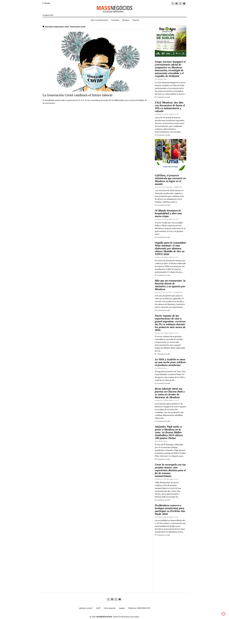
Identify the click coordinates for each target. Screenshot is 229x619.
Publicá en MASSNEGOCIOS (139, 608)
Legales (122, 608)
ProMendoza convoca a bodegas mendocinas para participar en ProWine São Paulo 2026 (170, 509)
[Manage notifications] (223, 614)
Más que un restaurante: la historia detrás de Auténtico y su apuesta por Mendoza (170, 285)
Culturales (115, 20)
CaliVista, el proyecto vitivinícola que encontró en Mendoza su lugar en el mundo (170, 179)
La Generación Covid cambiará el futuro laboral (77, 95)
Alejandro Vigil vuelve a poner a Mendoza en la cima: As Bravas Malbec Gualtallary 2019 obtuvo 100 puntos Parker (169, 432)
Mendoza (126, 20)
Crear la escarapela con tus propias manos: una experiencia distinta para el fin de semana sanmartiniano (170, 470)
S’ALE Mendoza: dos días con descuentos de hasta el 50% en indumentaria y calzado (170, 106)
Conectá (135, 20)
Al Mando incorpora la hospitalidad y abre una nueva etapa (168, 213)
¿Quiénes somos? (86, 608)
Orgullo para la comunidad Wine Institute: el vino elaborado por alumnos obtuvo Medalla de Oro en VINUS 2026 (170, 248)
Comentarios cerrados (163, 97)
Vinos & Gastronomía (99, 20)
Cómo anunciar (109, 608)
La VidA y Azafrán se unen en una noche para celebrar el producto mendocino (170, 362)
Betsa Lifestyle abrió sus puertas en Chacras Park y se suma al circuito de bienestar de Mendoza (170, 393)
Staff (98, 608)
